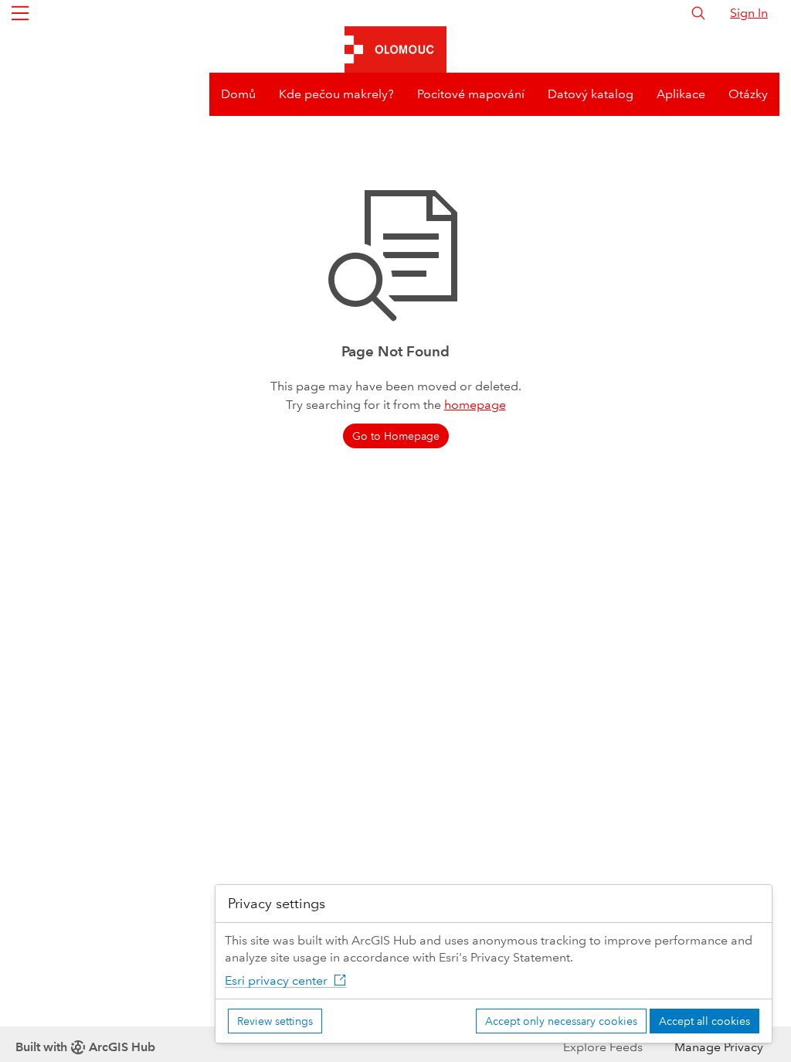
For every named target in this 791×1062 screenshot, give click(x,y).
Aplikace (681, 94)
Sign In (749, 12)
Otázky (748, 94)
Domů (238, 94)
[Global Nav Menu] (20, 13)
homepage (475, 404)
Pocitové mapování (471, 94)
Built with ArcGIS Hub (85, 1047)
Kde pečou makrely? (336, 94)
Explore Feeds (603, 1047)
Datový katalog (590, 94)
